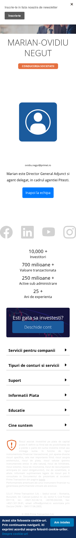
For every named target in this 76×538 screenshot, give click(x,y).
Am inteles (62, 522)
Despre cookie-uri (15, 534)
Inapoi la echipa (38, 192)
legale (42, 479)
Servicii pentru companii (31, 350)
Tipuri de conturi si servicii (33, 365)
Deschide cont (38, 327)
